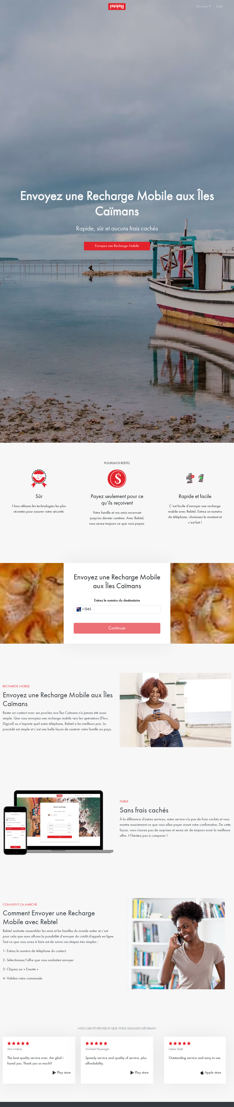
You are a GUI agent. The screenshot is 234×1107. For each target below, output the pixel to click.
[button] (202, 6)
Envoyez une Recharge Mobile (117, 246)
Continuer (117, 628)
